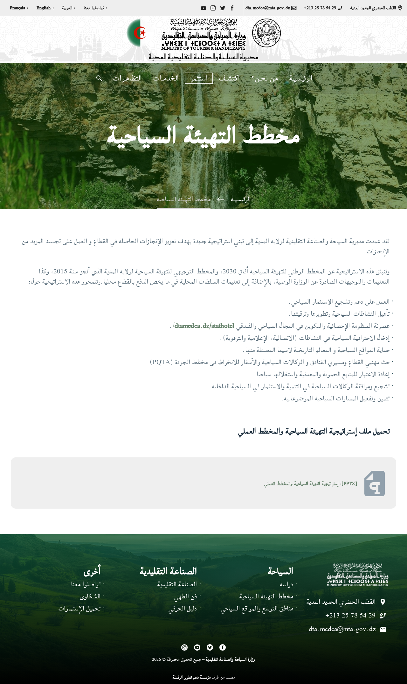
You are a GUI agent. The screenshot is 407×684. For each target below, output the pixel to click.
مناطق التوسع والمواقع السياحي (257, 608)
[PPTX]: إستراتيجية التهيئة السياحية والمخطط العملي (310, 483)
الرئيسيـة (300, 78)
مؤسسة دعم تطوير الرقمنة (191, 677)
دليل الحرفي (183, 608)
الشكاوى (90, 596)
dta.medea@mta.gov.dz (267, 8)
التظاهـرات (127, 78)
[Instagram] (213, 8)
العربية (67, 8)
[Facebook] (232, 8)
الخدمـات (166, 78)
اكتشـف (229, 78)
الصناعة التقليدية (177, 584)
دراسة (286, 584)
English (44, 8)
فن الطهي (185, 596)
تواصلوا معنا (94, 8)
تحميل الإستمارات (79, 608)
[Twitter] (222, 8)
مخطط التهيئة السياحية (266, 596)
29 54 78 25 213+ (320, 8)
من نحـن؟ (264, 78)
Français (17, 8)
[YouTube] (203, 8)
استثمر (199, 78)
